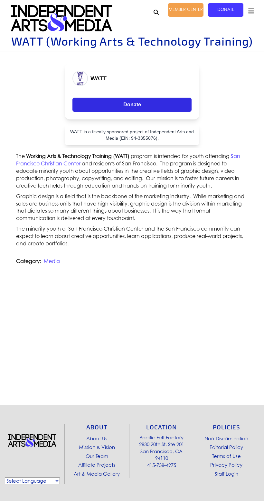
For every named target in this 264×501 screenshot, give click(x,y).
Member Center (186, 9)
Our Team (97, 456)
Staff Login (226, 474)
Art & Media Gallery (97, 474)
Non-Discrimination (226, 438)
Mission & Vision (97, 447)
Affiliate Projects (96, 465)
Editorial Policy (226, 447)
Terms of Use (226, 456)
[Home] (61, 18)
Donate (225, 9)
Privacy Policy (226, 465)
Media (52, 261)
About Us (96, 438)
